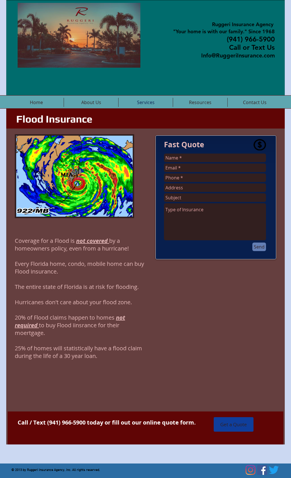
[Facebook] (262, 470)
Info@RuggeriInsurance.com (238, 55)
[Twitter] (274, 470)
